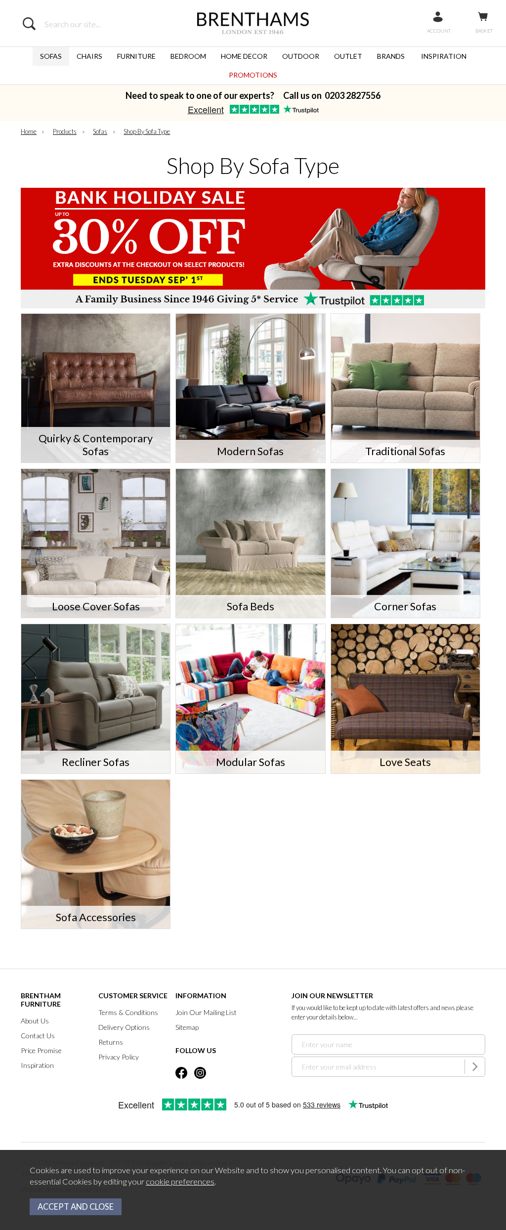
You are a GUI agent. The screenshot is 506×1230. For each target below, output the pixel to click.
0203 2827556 (352, 95)
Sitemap (187, 1027)
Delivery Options (124, 1027)
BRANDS (391, 56)
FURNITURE (136, 56)
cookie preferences (180, 1182)
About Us (35, 1021)
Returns (110, 1042)
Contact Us (38, 1035)
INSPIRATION (443, 56)
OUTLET (348, 56)
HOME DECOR (244, 56)
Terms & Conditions (128, 1012)
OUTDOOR (300, 56)
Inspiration (37, 1065)
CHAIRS (89, 56)
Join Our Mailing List (206, 1012)
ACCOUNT (439, 31)
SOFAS (51, 56)
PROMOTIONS (253, 75)
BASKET (484, 31)
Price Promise (41, 1050)
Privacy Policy (118, 1057)
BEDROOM (188, 56)
